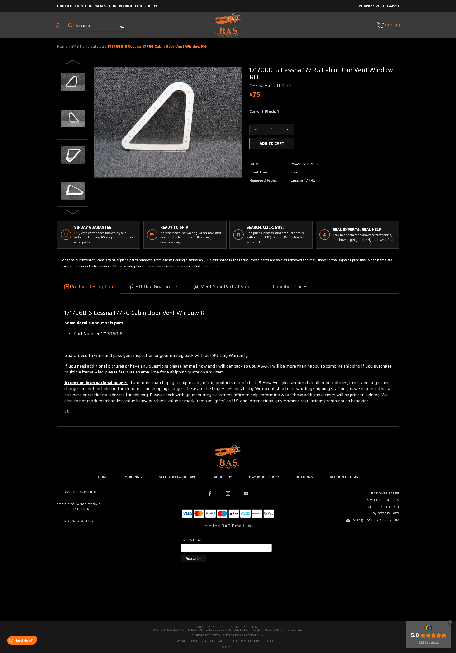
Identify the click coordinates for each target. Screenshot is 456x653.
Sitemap (228, 646)
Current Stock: (264, 111)
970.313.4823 (386, 6)
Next (73, 211)
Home (103, 477)
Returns (304, 477)
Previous (73, 61)
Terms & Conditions (79, 492)
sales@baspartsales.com (375, 519)
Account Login (343, 477)
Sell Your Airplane (177, 477)
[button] (228, 600)
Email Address (193, 540)
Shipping (133, 477)
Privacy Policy (79, 521)
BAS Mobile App (264, 477)
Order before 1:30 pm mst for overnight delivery (107, 6)
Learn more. (211, 266)
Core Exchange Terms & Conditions (79, 507)
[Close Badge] (450, 622)
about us (223, 477)
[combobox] (98, 26)
